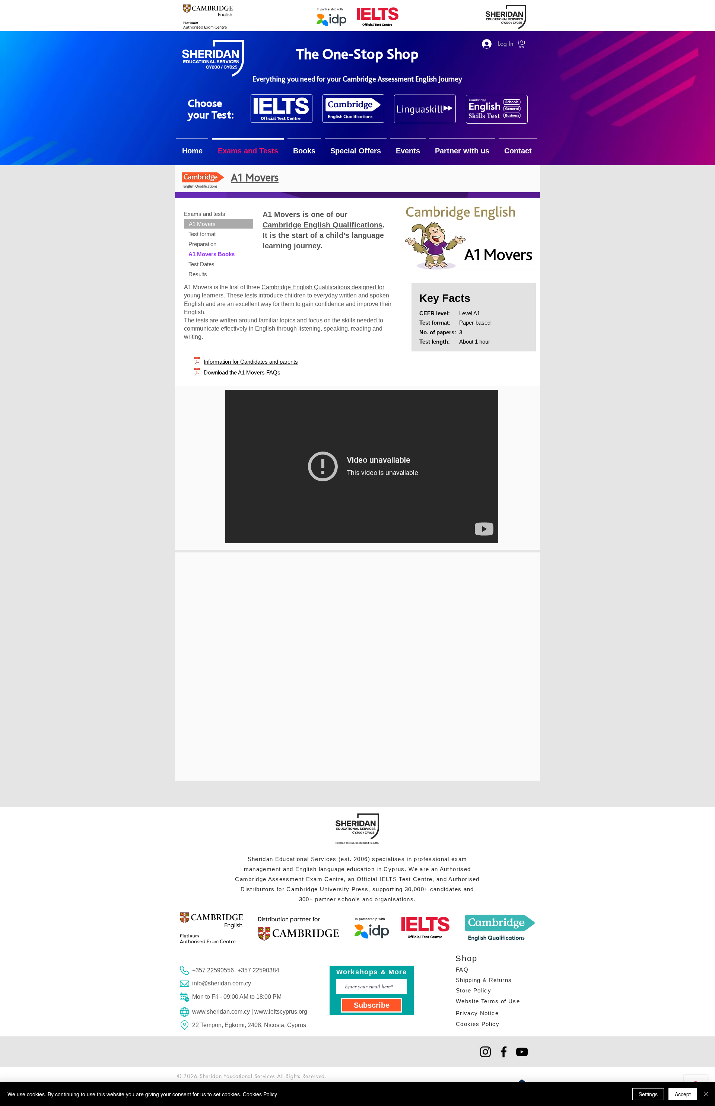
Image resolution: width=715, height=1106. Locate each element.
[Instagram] (485, 1052)
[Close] (706, 1094)
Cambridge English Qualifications (322, 225)
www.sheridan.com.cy (221, 1011)
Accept (683, 1094)
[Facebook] (503, 1052)
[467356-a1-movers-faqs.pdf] (197, 373)
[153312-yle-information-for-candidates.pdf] (197, 362)
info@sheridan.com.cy (221, 983)
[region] (281, 108)
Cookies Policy (260, 1094)
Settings (648, 1094)
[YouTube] (522, 1052)
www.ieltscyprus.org (280, 1011)
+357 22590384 (258, 970)
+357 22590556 (213, 970)
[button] (521, 44)
